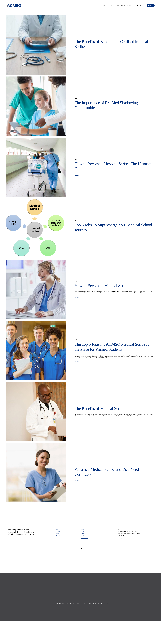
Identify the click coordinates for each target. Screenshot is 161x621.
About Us (82, 533)
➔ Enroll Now (150, 5)
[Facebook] (140, 5)
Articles (82, 531)
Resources (82, 529)
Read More (76, 52)
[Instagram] (137, 5)
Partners (57, 533)
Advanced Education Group (72, 603)
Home (104, 5)
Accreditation (83, 535)
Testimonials (58, 535)
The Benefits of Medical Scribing (101, 408)
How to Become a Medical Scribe (101, 285)
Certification (58, 531)
